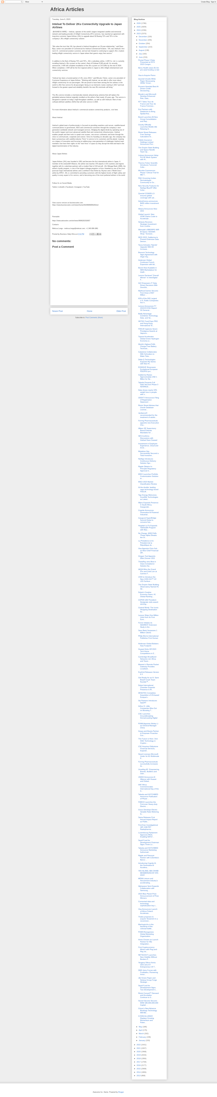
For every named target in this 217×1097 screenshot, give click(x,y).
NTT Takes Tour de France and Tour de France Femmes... (147, 104)
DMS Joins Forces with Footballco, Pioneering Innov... (148, 972)
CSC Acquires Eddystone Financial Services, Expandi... (148, 748)
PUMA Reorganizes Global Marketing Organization (146, 934)
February (143, 1037)
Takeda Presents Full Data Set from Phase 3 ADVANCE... (148, 384)
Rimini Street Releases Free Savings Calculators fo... (147, 134)
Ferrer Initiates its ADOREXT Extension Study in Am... (147, 625)
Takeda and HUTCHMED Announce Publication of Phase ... (148, 796)
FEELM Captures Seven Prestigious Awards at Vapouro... (147, 331)
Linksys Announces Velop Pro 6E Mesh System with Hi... (148, 157)
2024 (139, 30)
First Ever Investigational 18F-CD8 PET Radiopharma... (148, 827)
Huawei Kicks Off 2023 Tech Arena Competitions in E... (147, 651)
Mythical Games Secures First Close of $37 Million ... (148, 293)
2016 (139, 1065)
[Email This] (90, 234)
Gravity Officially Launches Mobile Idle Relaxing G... (147, 127)
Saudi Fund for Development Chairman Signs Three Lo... (148, 842)
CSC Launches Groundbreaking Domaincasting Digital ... (147, 717)
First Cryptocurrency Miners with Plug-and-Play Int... (147, 949)
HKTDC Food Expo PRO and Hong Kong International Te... (148, 323)
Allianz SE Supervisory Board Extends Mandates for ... (147, 430)
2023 (139, 34)
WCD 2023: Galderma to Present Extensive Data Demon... (148, 239)
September (143, 47)
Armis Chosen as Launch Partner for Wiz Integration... (148, 942)
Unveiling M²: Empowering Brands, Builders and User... (148, 771)
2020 (139, 1052)
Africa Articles (67, 9)
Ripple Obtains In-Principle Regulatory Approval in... (147, 468)
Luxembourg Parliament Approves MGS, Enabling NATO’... (147, 835)
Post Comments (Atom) (94, 317)
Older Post (121, 311)
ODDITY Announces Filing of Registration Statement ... (148, 400)
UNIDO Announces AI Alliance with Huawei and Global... (147, 779)
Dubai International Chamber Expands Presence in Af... (146, 687)
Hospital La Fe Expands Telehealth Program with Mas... (147, 528)
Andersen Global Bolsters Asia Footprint (148, 645)
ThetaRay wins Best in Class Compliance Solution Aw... (147, 564)
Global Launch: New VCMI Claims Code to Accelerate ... (147, 216)
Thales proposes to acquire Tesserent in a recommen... (148, 919)
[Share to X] (95, 234)
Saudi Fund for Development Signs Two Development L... (147, 988)
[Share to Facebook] (98, 234)
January (142, 1040)
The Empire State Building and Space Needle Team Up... (148, 150)
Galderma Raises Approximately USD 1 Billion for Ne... (147, 377)
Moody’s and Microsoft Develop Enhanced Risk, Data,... (147, 96)
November (143, 40)
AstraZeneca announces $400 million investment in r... (148, 203)
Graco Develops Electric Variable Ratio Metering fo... (148, 812)
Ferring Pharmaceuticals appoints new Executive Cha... (148, 423)
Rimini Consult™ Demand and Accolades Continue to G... (148, 995)
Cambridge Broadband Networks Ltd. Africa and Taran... (147, 659)
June (141, 57)
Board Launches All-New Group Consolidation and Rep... (148, 119)
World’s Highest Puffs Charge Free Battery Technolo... (147, 346)
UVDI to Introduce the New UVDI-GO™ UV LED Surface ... (147, 579)
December (143, 37)
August (142, 50)
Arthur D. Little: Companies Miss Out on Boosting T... (147, 708)
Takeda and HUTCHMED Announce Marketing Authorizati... (148, 850)
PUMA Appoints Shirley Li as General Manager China (148, 726)
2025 (139, 27)
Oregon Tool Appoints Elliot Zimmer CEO (146, 557)
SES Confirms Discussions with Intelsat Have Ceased (147, 438)
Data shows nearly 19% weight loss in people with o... (147, 392)
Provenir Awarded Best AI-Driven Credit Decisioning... (148, 88)
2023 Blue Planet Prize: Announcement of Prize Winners (148, 896)
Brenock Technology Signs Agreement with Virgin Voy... (147, 254)
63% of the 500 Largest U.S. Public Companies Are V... (148, 300)
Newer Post (57, 311)
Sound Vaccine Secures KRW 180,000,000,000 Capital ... (148, 1003)
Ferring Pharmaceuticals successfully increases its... (148, 764)
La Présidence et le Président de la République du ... (146, 543)
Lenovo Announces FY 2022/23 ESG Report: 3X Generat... (147, 308)
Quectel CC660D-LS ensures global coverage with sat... (147, 195)
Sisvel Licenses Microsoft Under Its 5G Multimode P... (148, 756)
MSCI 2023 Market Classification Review (147, 483)
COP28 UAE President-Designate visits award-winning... (148, 602)
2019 (139, 1055)
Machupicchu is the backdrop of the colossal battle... (146, 926)
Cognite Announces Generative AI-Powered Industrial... (148, 512)
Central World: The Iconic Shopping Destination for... (148, 610)
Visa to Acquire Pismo (146, 75)
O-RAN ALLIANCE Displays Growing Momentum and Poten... (146, 1019)
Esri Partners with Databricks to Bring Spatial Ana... (146, 111)
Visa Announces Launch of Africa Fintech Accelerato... (147, 911)
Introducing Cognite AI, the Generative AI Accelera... (147, 865)
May (141, 1027)
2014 (139, 1072)
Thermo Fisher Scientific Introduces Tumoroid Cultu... (148, 165)
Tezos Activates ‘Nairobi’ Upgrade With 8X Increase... (147, 247)
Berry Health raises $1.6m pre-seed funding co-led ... (148, 70)
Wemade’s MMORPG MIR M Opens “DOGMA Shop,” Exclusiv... (148, 232)
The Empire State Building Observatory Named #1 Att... (148, 587)
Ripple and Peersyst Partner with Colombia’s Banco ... (148, 857)
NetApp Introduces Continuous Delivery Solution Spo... (147, 461)
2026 (139, 23)
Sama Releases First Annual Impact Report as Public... (147, 819)
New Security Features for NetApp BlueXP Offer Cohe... (148, 188)
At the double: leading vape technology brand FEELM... (148, 489)
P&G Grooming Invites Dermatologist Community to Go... (147, 180)
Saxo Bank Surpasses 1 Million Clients (147, 631)
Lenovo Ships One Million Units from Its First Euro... (148, 617)
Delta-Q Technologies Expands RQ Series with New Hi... (147, 362)
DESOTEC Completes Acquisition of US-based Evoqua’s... (148, 695)
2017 (139, 1062)
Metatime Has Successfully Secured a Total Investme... (148, 453)
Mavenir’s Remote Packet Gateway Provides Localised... (148, 666)
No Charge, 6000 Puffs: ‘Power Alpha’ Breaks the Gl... (147, 535)
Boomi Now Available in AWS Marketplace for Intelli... (147, 270)
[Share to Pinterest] (100, 234)
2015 (139, 1069)
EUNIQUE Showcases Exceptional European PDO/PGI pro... (148, 369)
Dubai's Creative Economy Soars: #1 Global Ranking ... (147, 594)
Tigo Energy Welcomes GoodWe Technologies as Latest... (148, 497)
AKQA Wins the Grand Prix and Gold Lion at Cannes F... (147, 571)
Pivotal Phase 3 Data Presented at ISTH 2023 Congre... (146, 62)
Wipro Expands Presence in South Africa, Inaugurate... (148, 505)
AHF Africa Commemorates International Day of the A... (148, 788)
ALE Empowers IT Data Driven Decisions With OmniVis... (147, 285)
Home (89, 311)
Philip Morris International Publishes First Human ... (148, 638)
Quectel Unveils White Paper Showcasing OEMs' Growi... (147, 81)
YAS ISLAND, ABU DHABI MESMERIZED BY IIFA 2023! (148, 873)
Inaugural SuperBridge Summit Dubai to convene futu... (147, 520)
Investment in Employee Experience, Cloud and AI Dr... (148, 446)
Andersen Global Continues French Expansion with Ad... (147, 262)
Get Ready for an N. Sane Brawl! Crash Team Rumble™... (148, 680)
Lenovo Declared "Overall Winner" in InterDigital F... (148, 277)
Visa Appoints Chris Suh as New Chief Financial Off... (148, 550)
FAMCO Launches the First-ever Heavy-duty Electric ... (147, 804)
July (140, 54)
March (141, 1033)
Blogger (121, 1092)
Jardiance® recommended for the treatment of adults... (147, 415)
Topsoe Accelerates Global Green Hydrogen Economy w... (148, 339)
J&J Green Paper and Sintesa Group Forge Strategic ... (147, 980)
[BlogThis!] (93, 234)
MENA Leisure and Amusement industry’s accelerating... (148, 880)
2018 (139, 1058)
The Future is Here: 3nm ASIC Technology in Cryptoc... (148, 741)
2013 (139, 1076)
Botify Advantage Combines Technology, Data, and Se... (148, 316)
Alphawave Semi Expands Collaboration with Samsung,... (148, 888)
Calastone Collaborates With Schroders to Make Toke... (147, 354)
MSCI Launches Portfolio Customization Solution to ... (148, 476)
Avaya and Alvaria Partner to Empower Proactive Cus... (148, 733)
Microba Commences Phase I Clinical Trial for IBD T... (148, 172)
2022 (139, 1045)
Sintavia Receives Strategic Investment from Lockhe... (147, 224)
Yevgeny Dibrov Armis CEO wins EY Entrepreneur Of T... (147, 965)
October (142, 43)
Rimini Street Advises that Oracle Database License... (148, 407)
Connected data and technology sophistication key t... (147, 903)
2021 (139, 1048)
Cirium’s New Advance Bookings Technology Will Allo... (147, 1010)
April (141, 1030)
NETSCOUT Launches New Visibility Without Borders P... (147, 957)
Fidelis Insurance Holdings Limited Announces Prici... (146, 142)
